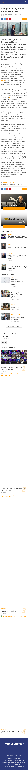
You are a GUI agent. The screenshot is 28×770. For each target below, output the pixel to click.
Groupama (11, 97)
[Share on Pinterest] (10, 19)
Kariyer (9, 244)
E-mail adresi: (4, 336)
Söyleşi (10, 764)
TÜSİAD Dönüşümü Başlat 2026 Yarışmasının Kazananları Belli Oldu (17, 236)
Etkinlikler (16, 764)
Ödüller (11, 762)
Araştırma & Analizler (16, 314)
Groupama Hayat (7, 184)
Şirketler (8, 6)
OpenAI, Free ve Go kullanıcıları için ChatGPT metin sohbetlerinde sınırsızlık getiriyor (18, 282)
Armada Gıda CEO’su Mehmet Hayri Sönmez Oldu (17, 267)
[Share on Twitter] (5, 19)
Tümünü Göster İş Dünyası (13, 326)
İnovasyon (9, 234)
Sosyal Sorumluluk (10, 766)
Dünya (24, 762)
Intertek (3, 80)
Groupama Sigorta (15, 184)
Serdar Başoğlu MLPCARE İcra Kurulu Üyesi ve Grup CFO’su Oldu (16, 246)
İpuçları (21, 760)
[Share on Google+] (7, 19)
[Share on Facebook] (2, 19)
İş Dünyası (3, 6)
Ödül (21, 184)
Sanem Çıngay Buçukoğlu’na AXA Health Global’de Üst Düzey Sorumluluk (16, 257)
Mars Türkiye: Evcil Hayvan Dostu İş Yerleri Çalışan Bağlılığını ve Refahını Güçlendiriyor (18, 295)
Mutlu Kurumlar (9, 14)
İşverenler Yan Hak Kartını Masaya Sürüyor (18, 306)
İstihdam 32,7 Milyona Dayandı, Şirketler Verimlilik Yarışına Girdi (18, 317)
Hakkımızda (20, 766)
